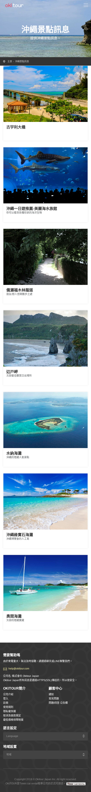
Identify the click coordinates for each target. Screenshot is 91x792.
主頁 (9, 61)
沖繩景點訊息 (22, 61)
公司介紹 (8, 694)
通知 (51, 694)
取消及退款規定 (12, 715)
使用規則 (8, 707)
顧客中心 (55, 688)
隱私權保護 (9, 711)
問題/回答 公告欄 (58, 702)
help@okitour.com (18, 668)
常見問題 (54, 698)
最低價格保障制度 (13, 719)
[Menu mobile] (86, 6)
